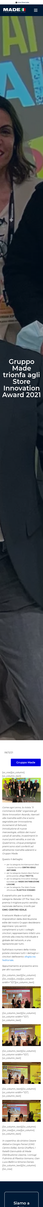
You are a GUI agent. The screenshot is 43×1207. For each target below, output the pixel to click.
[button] (21, 2)
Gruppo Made (25, 762)
